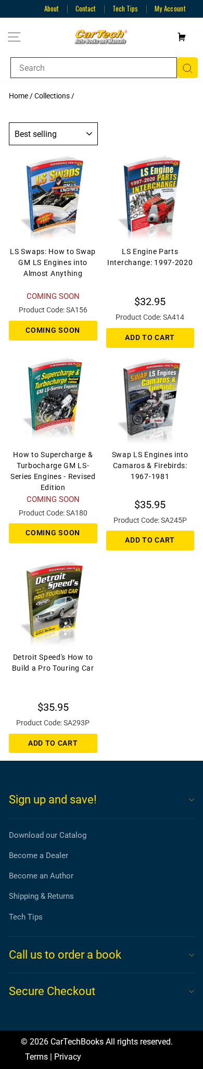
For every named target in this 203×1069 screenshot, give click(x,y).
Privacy (67, 1057)
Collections (52, 96)
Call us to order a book (65, 954)
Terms (36, 1057)
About (51, 8)
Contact (85, 8)
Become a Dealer (38, 855)
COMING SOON (53, 330)
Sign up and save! (53, 799)
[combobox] (93, 67)
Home (18, 96)
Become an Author (41, 876)
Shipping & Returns (41, 896)
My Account (170, 8)
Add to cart (150, 337)
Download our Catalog (47, 835)
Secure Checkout (52, 991)
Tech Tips (125, 8)
